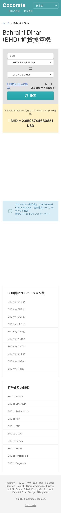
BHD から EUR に (16, 309)
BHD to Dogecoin (17, 463)
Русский (48, 489)
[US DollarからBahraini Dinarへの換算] (30, 69)
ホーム (6, 23)
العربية (22, 482)
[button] (30, 62)
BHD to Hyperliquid (18, 455)
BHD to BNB (14, 426)
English (21, 486)
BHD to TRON (15, 448)
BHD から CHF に (16, 354)
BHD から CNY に (17, 346)
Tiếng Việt (42, 492)
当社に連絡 (30, 505)
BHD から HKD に (16, 361)
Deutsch (10, 486)
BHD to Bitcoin (15, 396)
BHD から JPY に (16, 324)
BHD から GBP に (16, 316)
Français (49, 482)
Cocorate (14, 5)
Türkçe (31, 492)
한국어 (10, 489)
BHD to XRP (14, 418)
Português (36, 489)
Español (16, 492)
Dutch (19, 489)
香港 (35, 482)
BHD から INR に (16, 368)
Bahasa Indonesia (35, 486)
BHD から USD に (16, 302)
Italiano (50, 486)
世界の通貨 (14, 11)
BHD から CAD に (16, 331)
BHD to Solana (15, 441)
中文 (29, 482)
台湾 (41, 482)
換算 (33, 95)
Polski (27, 489)
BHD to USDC (15, 433)
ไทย (24, 492)
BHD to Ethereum (17, 403)
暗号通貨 (28, 11)
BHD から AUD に (17, 339)
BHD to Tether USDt (18, 411)
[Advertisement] (30, 166)
